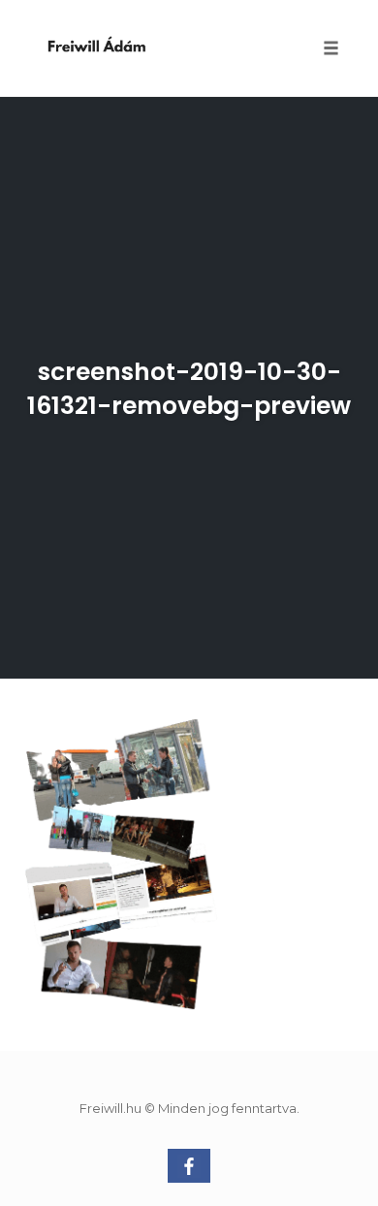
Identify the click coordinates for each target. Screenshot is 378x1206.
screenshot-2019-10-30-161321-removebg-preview (189, 389)
